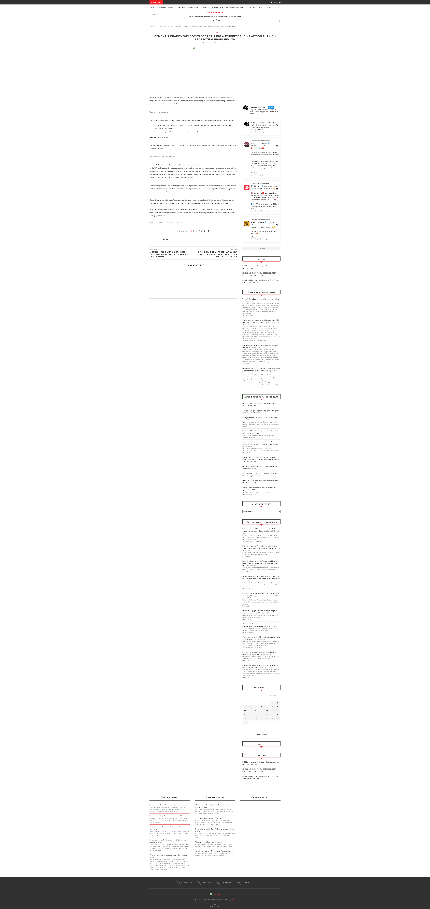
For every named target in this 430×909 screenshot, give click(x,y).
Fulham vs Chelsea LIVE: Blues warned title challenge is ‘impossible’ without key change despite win (261, 530)
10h (264, 145)
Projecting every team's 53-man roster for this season (213, 851)
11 (251, 711)
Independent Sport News (264, 522)
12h (253, 224)
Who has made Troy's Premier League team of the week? (168, 816)
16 (278, 711)
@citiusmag (268, 186)
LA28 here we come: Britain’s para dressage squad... (186, 2)
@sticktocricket (272, 222)
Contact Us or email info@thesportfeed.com (223, 8)
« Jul (243, 726)
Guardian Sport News (264, 292)
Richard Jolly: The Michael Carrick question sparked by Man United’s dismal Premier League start (260, 482)
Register (271, 8)
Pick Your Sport (166, 8)
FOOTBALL (170, 222)
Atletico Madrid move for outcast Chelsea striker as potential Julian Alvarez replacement (259, 625)
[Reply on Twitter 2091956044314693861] (252, 175)
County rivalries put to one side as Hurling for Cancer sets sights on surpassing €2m (260, 419)
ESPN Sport (218, 797)
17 (245, 715)
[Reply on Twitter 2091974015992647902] (252, 132)
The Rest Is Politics (259, 143)
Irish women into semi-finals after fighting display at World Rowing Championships (259, 475)
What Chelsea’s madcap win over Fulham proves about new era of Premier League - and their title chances (260, 577)
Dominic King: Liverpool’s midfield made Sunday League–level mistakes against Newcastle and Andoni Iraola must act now (260, 459)
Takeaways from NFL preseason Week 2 (208, 842)
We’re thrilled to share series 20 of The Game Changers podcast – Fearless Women (193, 274)
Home (151, 8)
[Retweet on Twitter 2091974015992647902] (256, 132)
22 (272, 715)
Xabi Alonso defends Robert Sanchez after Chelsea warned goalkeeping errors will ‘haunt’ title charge (259, 547)
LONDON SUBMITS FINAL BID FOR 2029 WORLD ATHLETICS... (179, 30)
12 (256, 711)
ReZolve (233, 900)
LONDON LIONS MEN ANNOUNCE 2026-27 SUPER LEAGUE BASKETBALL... (192, 4)
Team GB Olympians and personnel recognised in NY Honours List (193, 283)
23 (278, 715)
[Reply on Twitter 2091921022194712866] (252, 239)
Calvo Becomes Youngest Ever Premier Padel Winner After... (182, 25)
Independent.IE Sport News (264, 397)
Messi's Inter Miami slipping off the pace (208, 818)
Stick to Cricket (257, 222)
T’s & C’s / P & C (255, 8)
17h (275, 186)
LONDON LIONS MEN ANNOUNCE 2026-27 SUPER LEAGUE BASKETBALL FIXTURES (259, 274)
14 (267, 711)
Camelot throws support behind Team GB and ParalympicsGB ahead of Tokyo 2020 (193, 292)
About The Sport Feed (188, 8)
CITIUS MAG (255, 186)
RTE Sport (263, 797)
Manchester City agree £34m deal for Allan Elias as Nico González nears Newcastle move (261, 369)
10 (245, 711)
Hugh (165, 239)
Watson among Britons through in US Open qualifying (167, 805)
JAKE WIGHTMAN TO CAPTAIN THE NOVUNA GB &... (175, 28)
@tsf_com (271, 122)
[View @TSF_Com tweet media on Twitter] (252, 236)
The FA (179, 222)
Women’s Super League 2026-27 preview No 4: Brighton (261, 299)
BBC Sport (172, 797)
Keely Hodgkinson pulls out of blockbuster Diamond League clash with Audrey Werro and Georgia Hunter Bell (260, 563)
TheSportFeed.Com (259, 122)
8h (277, 122)
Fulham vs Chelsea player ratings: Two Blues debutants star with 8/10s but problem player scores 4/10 (260, 595)
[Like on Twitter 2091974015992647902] (260, 132)
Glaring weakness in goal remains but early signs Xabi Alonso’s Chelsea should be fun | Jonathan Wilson (260, 321)
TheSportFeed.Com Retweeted (260, 140)
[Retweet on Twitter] (249, 140)
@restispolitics (255, 145)
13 (261, 711)
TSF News (215, 32)
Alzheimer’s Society (157, 222)
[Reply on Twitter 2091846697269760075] (252, 211)
